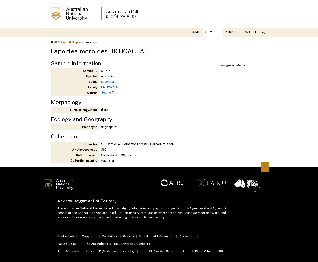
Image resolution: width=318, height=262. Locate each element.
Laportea (78, 42)
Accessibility (189, 236)
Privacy (128, 236)
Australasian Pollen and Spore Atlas (124, 14)
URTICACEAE (63, 42)
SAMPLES (212, 32)
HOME (195, 32)
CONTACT (249, 32)
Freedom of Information (156, 236)
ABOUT (231, 32)
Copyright (89, 236)
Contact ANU (67, 236)
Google (106, 92)
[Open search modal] (264, 32)
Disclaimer (110, 236)
